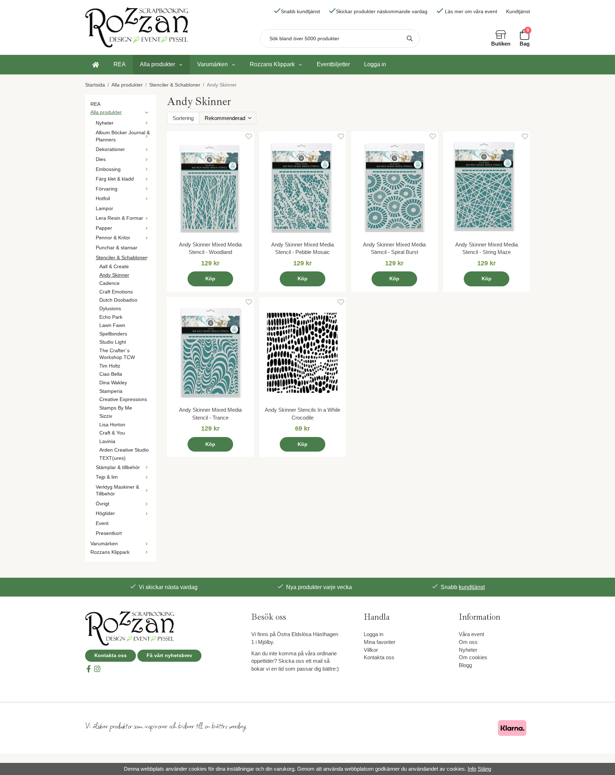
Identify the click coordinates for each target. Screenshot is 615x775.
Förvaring (106, 189)
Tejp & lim (107, 477)
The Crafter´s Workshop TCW (117, 354)
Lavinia (107, 441)
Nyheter (105, 123)
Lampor (104, 208)
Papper (104, 228)
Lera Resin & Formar (119, 218)
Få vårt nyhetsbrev (169, 655)
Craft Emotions (116, 292)
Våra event (471, 634)
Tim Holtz (109, 366)
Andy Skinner (114, 275)
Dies (101, 159)
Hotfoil (103, 198)
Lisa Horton (112, 424)
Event (102, 523)
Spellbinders (113, 334)
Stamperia (110, 391)
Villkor (371, 650)
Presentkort (109, 533)
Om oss (468, 642)
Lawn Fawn (112, 325)
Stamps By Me (115, 408)
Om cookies (473, 657)
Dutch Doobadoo (118, 300)
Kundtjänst (518, 11)
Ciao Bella (110, 374)
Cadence (109, 283)
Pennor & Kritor (113, 237)
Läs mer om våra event (471, 11)
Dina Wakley (113, 382)
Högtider (105, 513)
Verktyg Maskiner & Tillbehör (117, 490)
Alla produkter (157, 64)
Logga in (375, 64)
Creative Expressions (123, 399)
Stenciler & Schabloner (121, 257)
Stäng (484, 769)
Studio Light (112, 342)
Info (472, 769)
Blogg (465, 665)
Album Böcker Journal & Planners (123, 136)
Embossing (108, 169)
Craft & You (112, 433)
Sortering (183, 118)
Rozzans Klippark (272, 64)
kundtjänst (472, 587)
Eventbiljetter (333, 64)
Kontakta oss (110, 655)
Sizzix (105, 416)
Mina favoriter (379, 642)
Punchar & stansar (116, 247)
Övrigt (102, 503)
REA (120, 64)
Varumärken (212, 64)
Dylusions (110, 308)
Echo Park (110, 317)
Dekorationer (110, 149)
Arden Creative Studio (124, 450)
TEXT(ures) (112, 458)
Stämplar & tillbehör (118, 467)
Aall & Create (114, 266)
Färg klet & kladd (115, 179)
